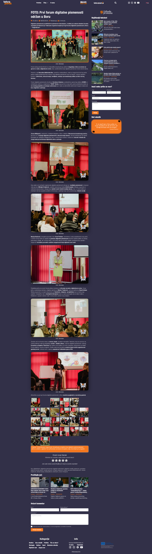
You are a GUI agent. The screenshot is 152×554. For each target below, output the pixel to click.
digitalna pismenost (46, 468)
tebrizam (55, 471)
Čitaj (45, 3)
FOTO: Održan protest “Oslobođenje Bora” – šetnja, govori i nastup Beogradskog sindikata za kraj (79, 490)
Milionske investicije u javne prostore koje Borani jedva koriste (112, 35)
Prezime (109, 90)
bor (32, 468)
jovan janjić (39, 470)
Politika (46, 543)
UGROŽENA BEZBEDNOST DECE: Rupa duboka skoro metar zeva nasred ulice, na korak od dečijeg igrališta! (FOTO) (40, 490)
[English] (146, 3)
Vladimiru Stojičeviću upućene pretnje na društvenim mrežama (59, 490)
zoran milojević (63, 471)
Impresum (80, 545)
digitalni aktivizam (58, 468)
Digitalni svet (33, 547)
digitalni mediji (69, 468)
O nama (52, 3)
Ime (32, 507)
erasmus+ (77, 468)
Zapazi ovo (42, 547)
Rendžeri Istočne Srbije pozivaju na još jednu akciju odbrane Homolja (112, 74)
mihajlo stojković (58, 470)
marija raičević (48, 470)
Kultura (38, 545)
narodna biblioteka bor (74, 470)
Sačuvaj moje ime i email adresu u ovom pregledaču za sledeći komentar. (52, 526)
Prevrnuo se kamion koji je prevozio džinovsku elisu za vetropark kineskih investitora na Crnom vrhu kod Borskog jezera (112, 62)
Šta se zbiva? (107, 76)
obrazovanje (40, 471)
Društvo (35, 21)
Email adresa (64, 507)
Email (93, 95)
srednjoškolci (48, 471)
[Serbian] (148, 3)
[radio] (53, 460)
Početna (38, 3)
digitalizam (36, 468)
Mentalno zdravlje (108, 49)
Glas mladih (38, 543)
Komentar (34, 513)
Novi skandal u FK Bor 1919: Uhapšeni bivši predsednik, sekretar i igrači (110, 23)
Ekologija (32, 545)
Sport (105, 25)
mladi (65, 470)
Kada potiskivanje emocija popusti (112, 47)
